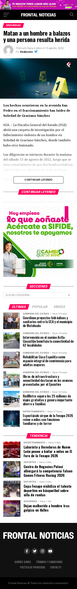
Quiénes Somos (23, 562)
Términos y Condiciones (49, 562)
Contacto (55, 567)
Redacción (26, 51)
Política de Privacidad (32, 567)
